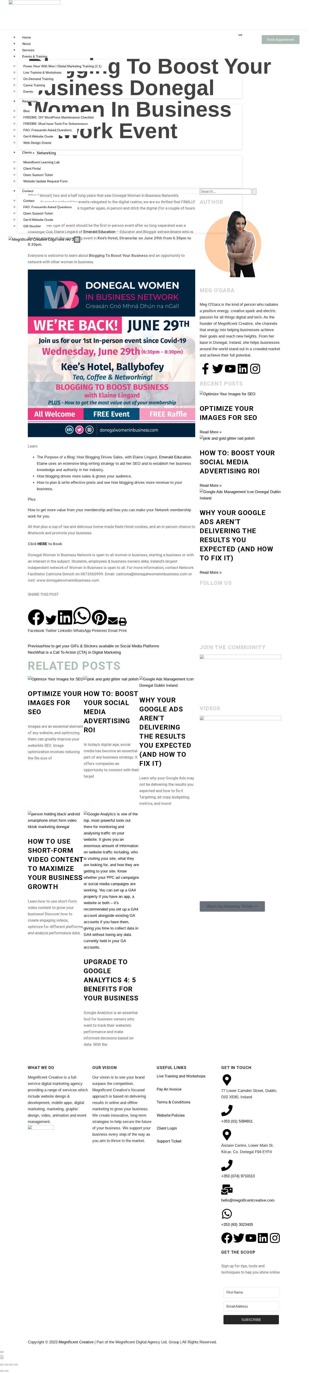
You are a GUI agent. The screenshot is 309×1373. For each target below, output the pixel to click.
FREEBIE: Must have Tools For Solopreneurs (55, 123)
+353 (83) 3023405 (237, 1224)
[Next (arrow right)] (6, 1371)
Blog (26, 111)
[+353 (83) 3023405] (227, 1213)
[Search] (254, 192)
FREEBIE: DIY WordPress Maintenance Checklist (58, 117)
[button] (36, 621)
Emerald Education (175, 457)
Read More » (210, 432)
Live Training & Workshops (42, 72)
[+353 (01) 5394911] (227, 1110)
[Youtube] (230, 368)
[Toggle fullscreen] (6, 1364)
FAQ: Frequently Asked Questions (47, 130)
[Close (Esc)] (16, 1364)
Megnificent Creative (76, 1342)
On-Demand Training (38, 79)
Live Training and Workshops (181, 1076)
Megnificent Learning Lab (41, 162)
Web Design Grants (37, 143)
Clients (27, 152)
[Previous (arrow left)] (2, 1371)
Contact (27, 191)
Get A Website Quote (38, 136)
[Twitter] (217, 368)
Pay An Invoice (169, 1089)
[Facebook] (227, 1238)
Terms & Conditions (173, 1102)
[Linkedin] (242, 368)
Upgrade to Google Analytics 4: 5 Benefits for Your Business (111, 980)
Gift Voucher (32, 226)
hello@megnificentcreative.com (247, 1200)
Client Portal (32, 168)
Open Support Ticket (38, 175)
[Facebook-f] (205, 368)
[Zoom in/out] (2, 1364)
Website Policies (171, 1115)
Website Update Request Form (45, 181)
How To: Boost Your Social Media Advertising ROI (237, 462)
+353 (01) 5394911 (237, 1121)
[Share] (11, 1364)
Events (28, 91)
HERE (42, 544)
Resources (30, 101)
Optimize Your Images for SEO (55, 703)
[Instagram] (255, 368)
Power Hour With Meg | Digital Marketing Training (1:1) (62, 66)
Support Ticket (169, 1141)
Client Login (167, 1128)
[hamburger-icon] (240, 35)
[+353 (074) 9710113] (227, 1165)
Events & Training (34, 56)
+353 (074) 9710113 (238, 1176)
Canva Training (34, 85)
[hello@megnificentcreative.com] (227, 1189)
